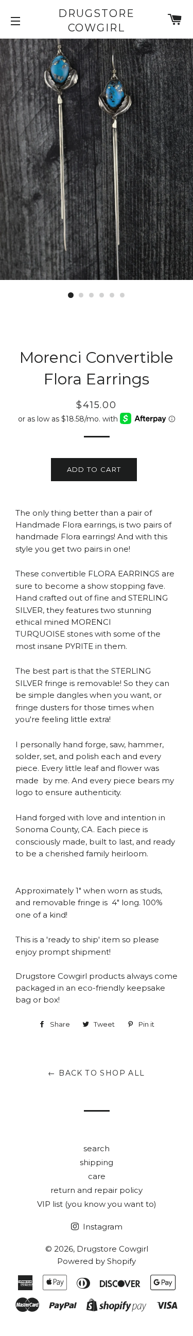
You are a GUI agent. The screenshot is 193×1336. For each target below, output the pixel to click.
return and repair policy (96, 1190)
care (97, 1176)
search (96, 1148)
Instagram (101, 1227)
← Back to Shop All (96, 1073)
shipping (96, 1162)
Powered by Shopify (96, 1261)
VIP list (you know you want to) (96, 1204)
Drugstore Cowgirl (96, 20)
